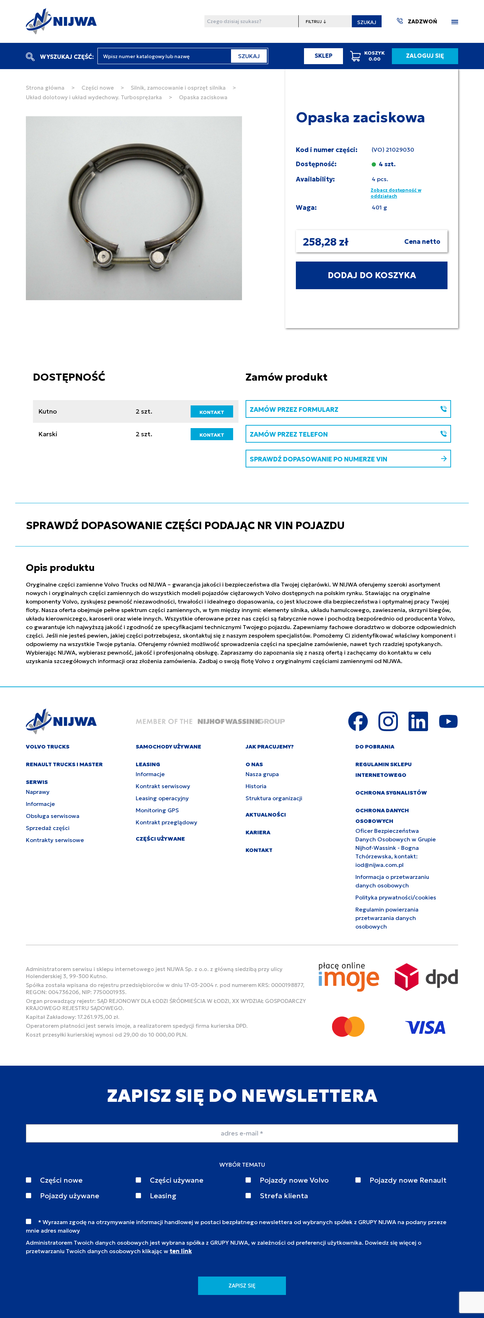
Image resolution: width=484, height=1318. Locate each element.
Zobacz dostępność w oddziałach (396, 193)
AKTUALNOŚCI (266, 814)
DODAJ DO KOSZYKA (372, 275)
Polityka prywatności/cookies (395, 897)
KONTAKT (211, 412)
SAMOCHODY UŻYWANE (168, 746)
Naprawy (38, 791)
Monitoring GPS (157, 810)
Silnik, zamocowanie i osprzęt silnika (178, 87)
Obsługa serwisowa (52, 815)
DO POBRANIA (374, 746)
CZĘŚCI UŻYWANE (160, 838)
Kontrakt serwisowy (163, 786)
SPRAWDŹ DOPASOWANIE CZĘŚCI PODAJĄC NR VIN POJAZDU (185, 525)
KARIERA (258, 832)
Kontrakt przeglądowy (166, 822)
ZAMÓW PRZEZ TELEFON (289, 434)
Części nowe (97, 87)
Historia (256, 786)
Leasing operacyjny (162, 798)
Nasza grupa (262, 774)
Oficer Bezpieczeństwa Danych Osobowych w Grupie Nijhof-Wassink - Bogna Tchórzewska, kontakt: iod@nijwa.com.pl (395, 847)
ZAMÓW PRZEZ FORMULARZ (294, 409)
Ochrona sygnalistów (391, 792)
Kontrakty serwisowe (55, 839)
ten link (181, 1251)
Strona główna (45, 87)
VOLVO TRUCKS (47, 746)
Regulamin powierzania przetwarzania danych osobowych (386, 918)
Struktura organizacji (274, 798)
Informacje (40, 803)
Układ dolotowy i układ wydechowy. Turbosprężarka (94, 97)
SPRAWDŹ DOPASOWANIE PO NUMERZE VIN (318, 459)
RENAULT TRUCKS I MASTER (64, 764)
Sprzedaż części (47, 827)
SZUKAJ (366, 22)
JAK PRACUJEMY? (270, 746)
